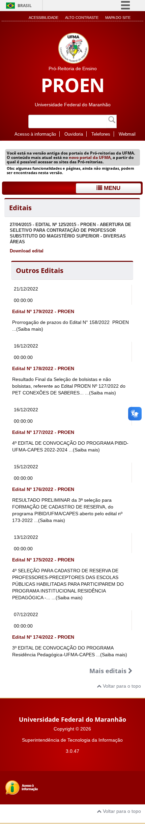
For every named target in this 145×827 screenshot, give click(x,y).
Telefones (100, 134)
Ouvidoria (73, 134)
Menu (111, 188)
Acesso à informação (35, 134)
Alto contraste (81, 18)
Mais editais (108, 671)
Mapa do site (117, 18)
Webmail (127, 134)
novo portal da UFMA (90, 157)
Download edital (27, 251)
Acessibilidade (43, 18)
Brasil (25, 5)
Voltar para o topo (121, 686)
